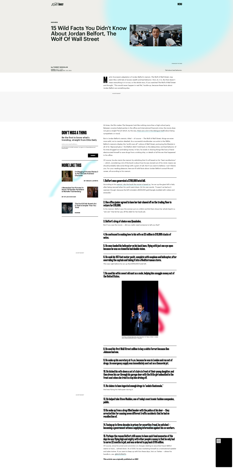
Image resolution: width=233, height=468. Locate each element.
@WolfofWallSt (120, 454)
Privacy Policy (65, 148)
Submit (93, 155)
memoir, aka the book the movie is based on (134, 184)
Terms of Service (90, 147)
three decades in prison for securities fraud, (137, 424)
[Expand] (217, 440)
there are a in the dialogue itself (150, 131)
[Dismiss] (230, 440)
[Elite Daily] (57, 4)
